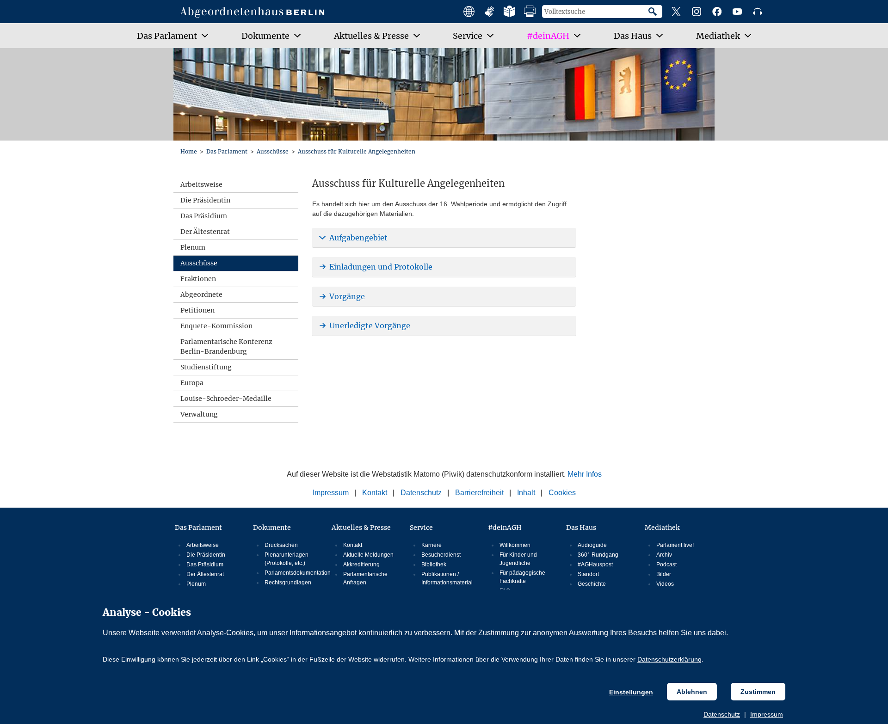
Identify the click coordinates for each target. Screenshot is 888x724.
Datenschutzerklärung (669, 659)
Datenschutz (721, 714)
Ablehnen (692, 691)
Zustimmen (758, 691)
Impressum (766, 714)
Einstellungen (631, 692)
